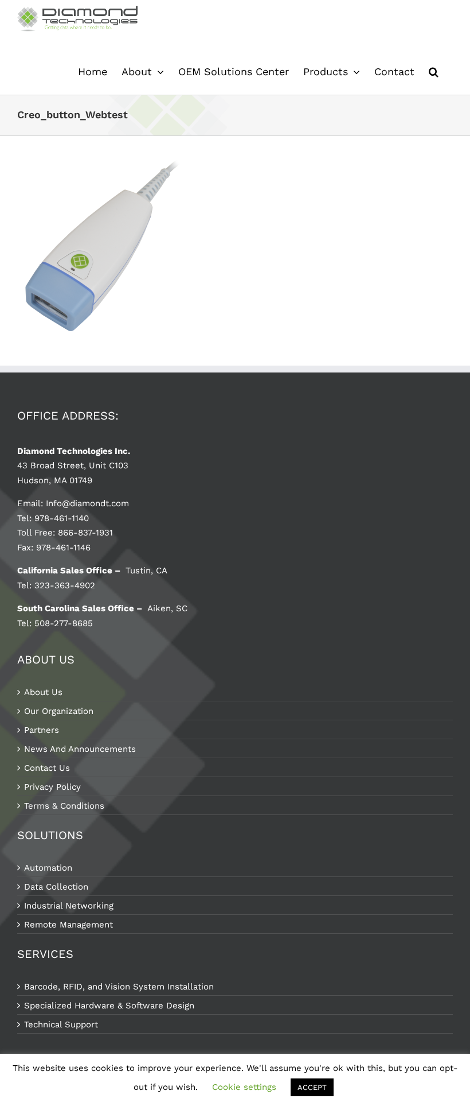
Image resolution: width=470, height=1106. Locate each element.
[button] (433, 72)
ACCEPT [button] (312, 1087)
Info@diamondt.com (87, 503)
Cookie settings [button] (244, 1087)
